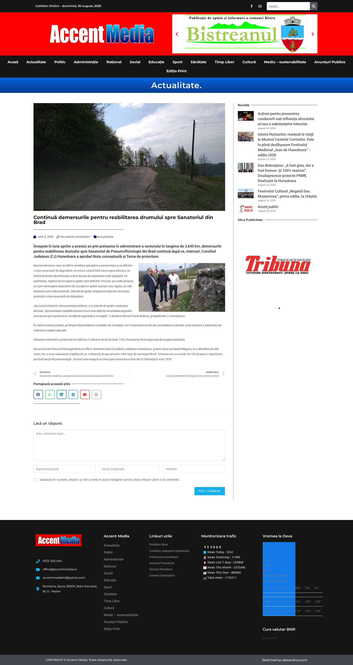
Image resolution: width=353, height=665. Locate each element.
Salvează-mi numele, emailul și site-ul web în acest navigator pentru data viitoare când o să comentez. (110, 480)
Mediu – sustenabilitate (285, 62)
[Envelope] (260, 6)
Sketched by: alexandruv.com (284, 660)
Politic (60, 62)
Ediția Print (176, 71)
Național (114, 62)
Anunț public (268, 207)
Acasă (13, 62)
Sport (177, 62)
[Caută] (313, 6)
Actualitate (36, 62)
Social (135, 62)
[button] (176, 33)
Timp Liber (224, 62)
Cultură (249, 62)
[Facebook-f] (252, 6)
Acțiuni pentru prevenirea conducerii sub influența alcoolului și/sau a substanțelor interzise (286, 118)
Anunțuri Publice (329, 62)
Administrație (86, 62)
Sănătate (199, 62)
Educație (156, 62)
